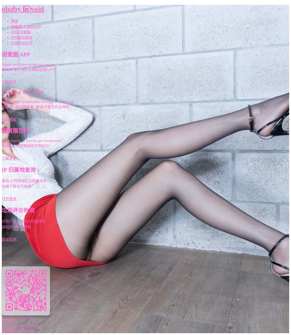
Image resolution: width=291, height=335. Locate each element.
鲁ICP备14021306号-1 (19, 331)
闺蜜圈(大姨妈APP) (26, 27)
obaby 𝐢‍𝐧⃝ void (23, 9)
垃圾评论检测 (22, 43)
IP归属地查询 (21, 38)
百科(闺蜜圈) (21, 32)
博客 (14, 21)
